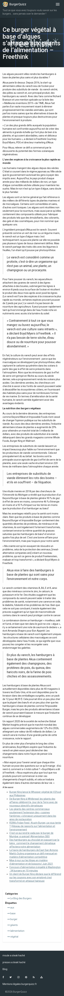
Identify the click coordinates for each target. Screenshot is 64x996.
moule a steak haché (14, 955)
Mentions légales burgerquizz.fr (20, 984)
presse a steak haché (14, 962)
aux (12, 907)
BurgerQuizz (17, 4)
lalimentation (17, 930)
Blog (5, 969)
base (13, 913)
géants (14, 925)
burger (13, 919)
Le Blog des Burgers (21, 898)
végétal (14, 936)
